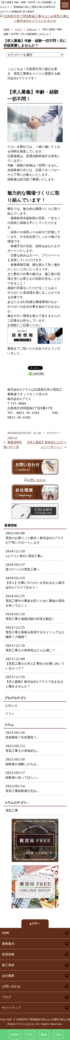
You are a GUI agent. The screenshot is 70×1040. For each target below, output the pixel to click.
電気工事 (11, 810)
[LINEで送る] (36, 373)
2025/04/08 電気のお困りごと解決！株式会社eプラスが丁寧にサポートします (34, 537)
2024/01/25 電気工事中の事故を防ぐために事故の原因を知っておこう (35, 600)
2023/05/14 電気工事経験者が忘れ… (21, 788)
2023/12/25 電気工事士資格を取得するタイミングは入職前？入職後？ (35, 632)
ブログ (18, 29)
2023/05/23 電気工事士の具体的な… (21, 748)
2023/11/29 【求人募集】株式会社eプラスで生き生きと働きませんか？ (34, 681)
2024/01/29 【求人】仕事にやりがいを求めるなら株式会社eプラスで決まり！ (35, 582)
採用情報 (8, 954)
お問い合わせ (11, 986)
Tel (30, 1034)
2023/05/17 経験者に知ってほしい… (21, 775)
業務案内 (8, 944)
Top (58, 1034)
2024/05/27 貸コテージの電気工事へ (22, 567)
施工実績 (8, 965)
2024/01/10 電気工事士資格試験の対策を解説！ (30, 616)
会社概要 (8, 976)
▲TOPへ (35, 923)
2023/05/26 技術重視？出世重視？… (21, 735)
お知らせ (32, 29)
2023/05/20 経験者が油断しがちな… (21, 762)
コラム (9, 713)
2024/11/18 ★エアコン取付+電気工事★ (23, 553)
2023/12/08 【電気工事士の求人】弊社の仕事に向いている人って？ (35, 663)
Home (15, 1034)
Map (44, 1034)
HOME (7, 29)
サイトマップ (11, 1008)
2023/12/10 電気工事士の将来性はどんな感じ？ (30, 648)
